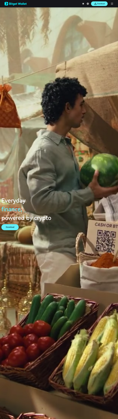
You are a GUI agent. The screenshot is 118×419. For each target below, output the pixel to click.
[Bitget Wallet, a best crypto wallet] (18, 3)
